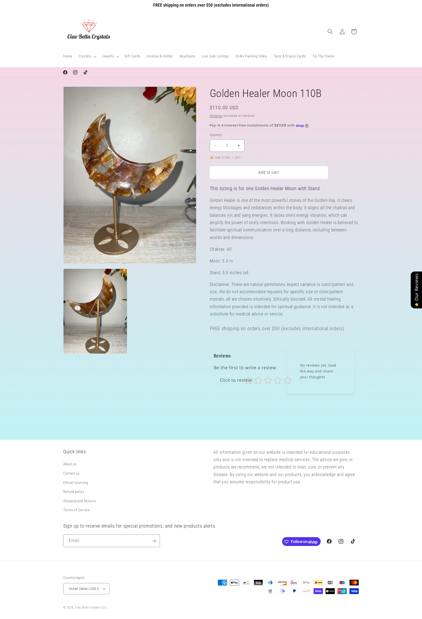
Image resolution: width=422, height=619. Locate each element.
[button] (87, 56)
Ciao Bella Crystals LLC (91, 607)
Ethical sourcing (75, 482)
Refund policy (73, 492)
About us (70, 464)
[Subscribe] (154, 541)
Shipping (216, 116)
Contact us (71, 473)
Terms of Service (76, 510)
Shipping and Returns (79, 501)
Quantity (216, 135)
